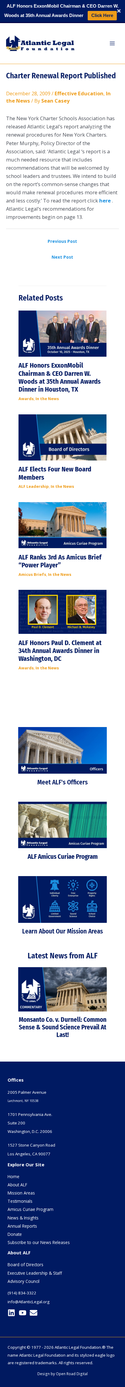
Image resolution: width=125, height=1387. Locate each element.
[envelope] (35, 1313)
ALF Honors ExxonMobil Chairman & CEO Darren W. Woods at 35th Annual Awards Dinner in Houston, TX (60, 377)
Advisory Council (23, 1281)
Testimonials (20, 1201)
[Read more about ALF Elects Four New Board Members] (62, 436)
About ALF (17, 1185)
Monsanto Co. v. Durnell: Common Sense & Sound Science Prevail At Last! (62, 1027)
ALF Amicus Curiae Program (63, 857)
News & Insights (23, 1218)
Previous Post (62, 241)
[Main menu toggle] (112, 43)
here (105, 200)
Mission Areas (21, 1193)
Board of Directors (25, 1264)
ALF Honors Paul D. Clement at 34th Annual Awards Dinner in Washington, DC (60, 651)
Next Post (62, 257)
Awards (26, 398)
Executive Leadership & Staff (35, 1273)
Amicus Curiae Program (30, 1209)
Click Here (102, 15)
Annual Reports (22, 1226)
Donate (15, 1234)
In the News (47, 398)
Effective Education (79, 93)
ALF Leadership (34, 486)
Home (13, 1176)
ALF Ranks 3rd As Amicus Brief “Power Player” (60, 561)
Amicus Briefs (32, 574)
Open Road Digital (72, 1373)
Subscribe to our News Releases (39, 1242)
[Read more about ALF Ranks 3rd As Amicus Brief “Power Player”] (62, 524)
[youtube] (24, 1313)
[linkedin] (13, 1313)
